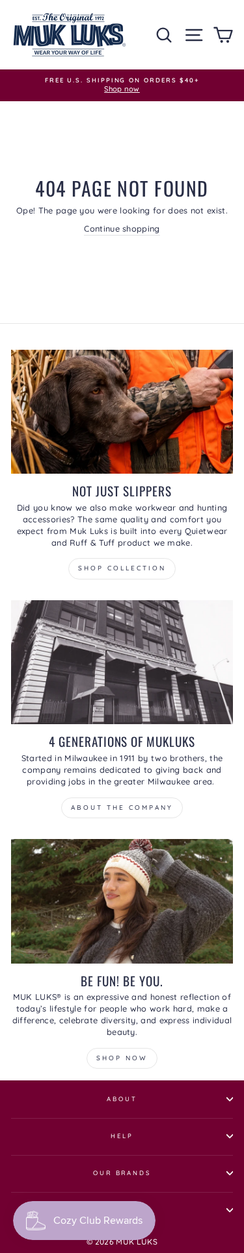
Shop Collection (122, 568)
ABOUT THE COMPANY (122, 807)
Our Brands (122, 1172)
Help (122, 1135)
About (122, 1098)
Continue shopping (121, 228)
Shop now (122, 1058)
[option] (122, 85)
